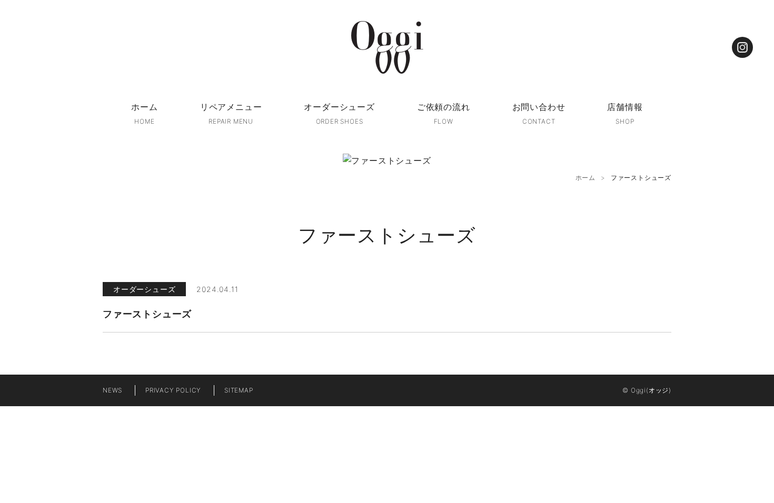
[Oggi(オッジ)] (387, 47)
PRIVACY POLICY (173, 390)
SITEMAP (238, 390)
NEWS (112, 390)
